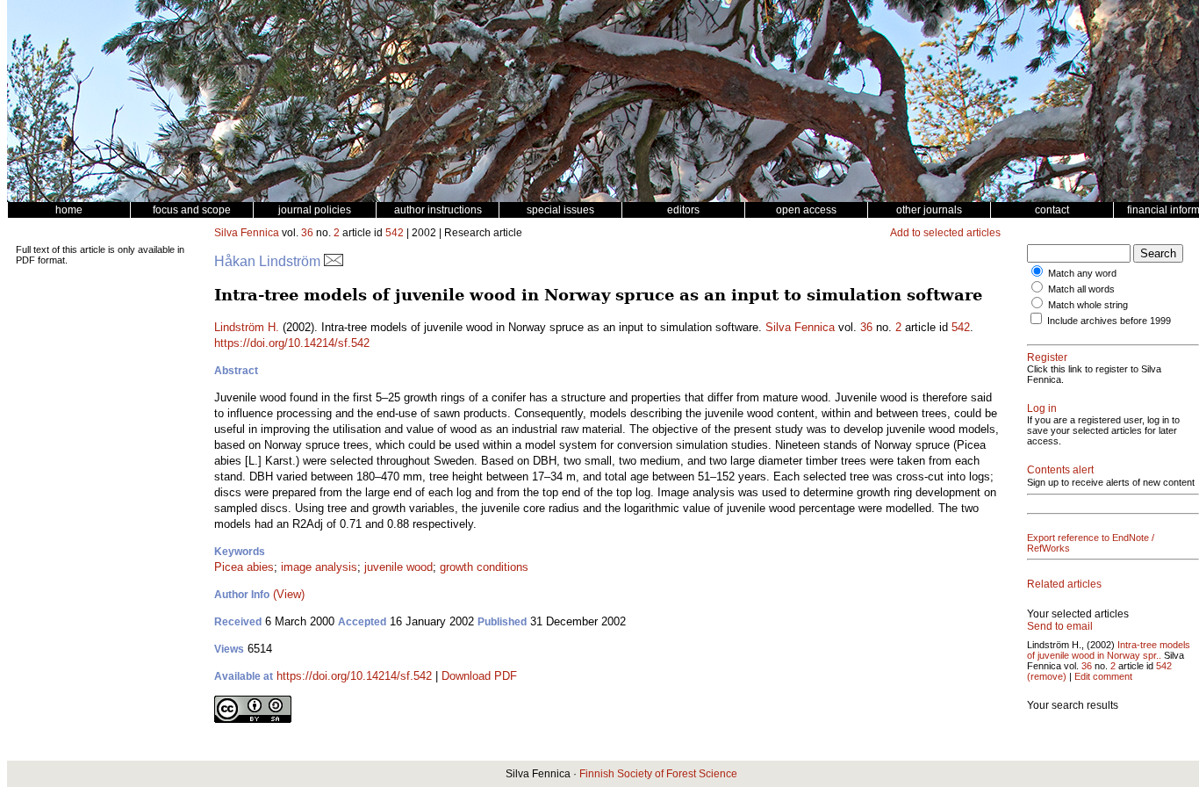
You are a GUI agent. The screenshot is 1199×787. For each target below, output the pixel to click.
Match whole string (1088, 305)
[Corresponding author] (333, 261)
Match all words (1081, 289)
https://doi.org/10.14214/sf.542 (292, 343)
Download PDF (479, 675)
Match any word (1082, 273)
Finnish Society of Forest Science (658, 774)
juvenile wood (398, 567)
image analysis (319, 567)
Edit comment (1103, 676)
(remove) (1046, 676)
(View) (289, 594)
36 (307, 233)
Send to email (1060, 626)
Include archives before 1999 (1109, 320)
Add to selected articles (945, 233)
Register (1047, 357)
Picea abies (244, 567)
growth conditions (484, 567)
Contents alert (1060, 470)
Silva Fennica (246, 233)
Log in (1042, 408)
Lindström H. (246, 327)
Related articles (1064, 584)
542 (394, 233)
